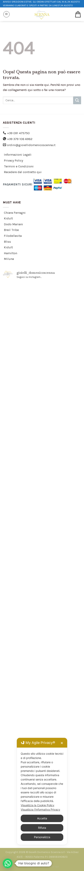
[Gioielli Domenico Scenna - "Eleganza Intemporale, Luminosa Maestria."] (42, 14)
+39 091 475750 (18, 133)
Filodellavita (13, 236)
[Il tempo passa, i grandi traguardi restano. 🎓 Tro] (42, 535)
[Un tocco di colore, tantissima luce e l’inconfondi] (42, 443)
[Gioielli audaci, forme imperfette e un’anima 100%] (42, 489)
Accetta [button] (42, 818)
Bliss (7, 241)
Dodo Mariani (13, 224)
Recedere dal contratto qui (23, 172)
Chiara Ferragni (15, 213)
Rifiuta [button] (42, 827)
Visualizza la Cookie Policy (37, 805)
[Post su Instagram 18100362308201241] (42, 352)
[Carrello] (78, 14)
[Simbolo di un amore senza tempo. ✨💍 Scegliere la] (42, 581)
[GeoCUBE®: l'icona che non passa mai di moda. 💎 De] (42, 398)
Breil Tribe (11, 230)
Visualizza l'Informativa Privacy (40, 809)
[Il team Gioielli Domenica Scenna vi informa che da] (42, 718)
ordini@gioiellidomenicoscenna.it (31, 145)
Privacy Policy (13, 160)
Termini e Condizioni (19, 166)
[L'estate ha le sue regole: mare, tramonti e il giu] (42, 626)
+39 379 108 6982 (19, 139)
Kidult (8, 218)
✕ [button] (61, 743)
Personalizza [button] (42, 837)
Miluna (9, 259)
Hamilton (10, 253)
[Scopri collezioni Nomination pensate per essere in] (42, 306)
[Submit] (77, 100)
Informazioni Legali (17, 154)
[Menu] (6, 14)
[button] (8, 863)
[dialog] (42, 791)
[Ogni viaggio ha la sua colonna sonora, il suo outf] (42, 672)
